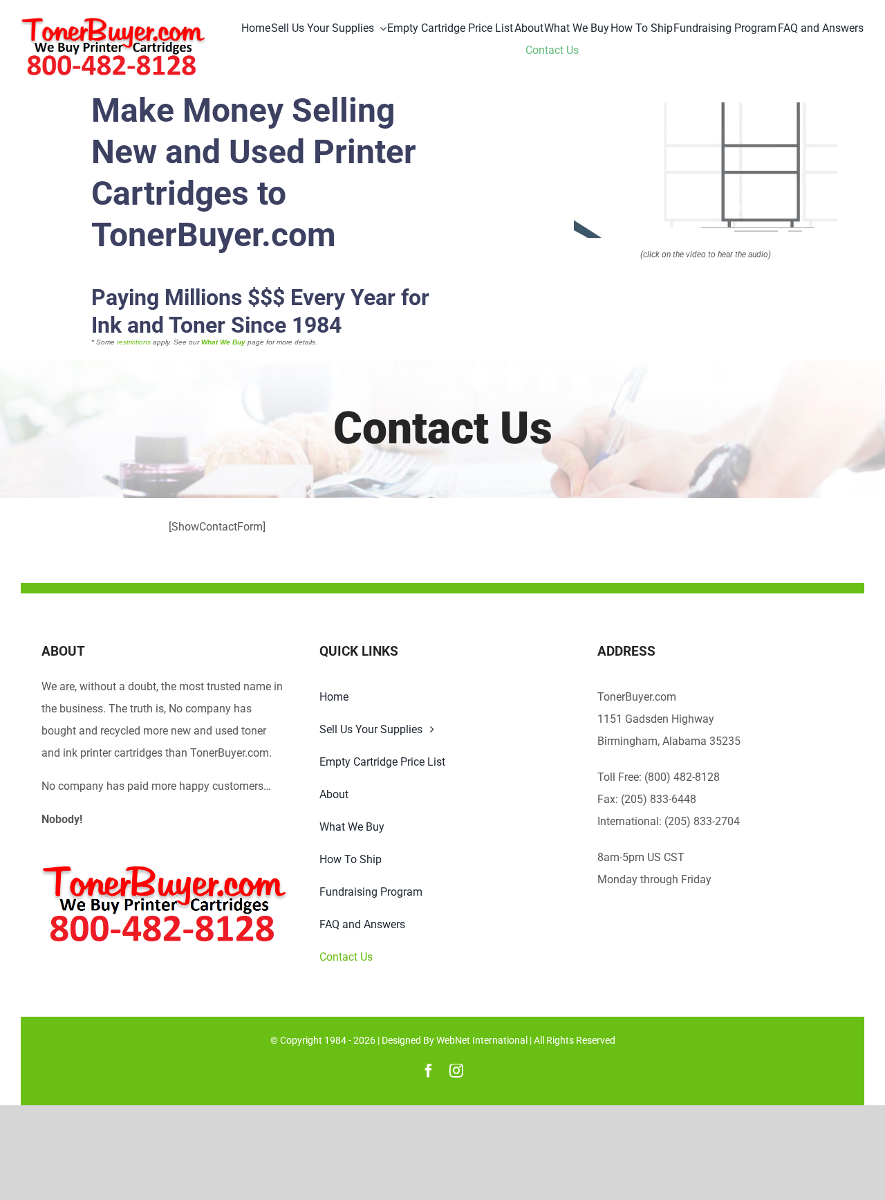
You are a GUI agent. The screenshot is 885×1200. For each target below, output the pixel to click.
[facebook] (429, 1071)
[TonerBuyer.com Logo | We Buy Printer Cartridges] (113, 22)
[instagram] (456, 1071)
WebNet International (482, 1040)
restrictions (134, 342)
